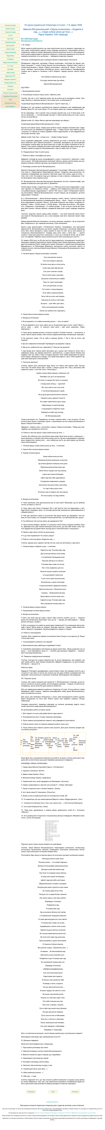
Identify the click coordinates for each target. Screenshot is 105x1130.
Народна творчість (10, 79)
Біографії (10, 69)
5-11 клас (10, 66)
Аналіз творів (10, 49)
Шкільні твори (10, 28)
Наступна (75, 1092)
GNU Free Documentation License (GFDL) (84, 1113)
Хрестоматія (10, 45)
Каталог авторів (10, 25)
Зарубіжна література (10, 96)
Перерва (10, 86)
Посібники (10, 59)
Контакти (10, 89)
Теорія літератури (10, 52)
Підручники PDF (10, 76)
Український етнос (10, 83)
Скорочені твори (10, 32)
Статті (10, 35)
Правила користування (10, 93)
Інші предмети (10, 106)
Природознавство (10, 103)
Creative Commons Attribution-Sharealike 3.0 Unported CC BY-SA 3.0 (53, 1113)
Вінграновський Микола (31, 41)
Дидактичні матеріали (10, 62)
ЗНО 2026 (10, 39)
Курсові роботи (52, 1102)
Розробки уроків (10, 42)
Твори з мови (10, 72)
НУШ (10, 99)
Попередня (31, 1092)
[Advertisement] (52, 11)
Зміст (53, 1092)
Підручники (10, 56)
